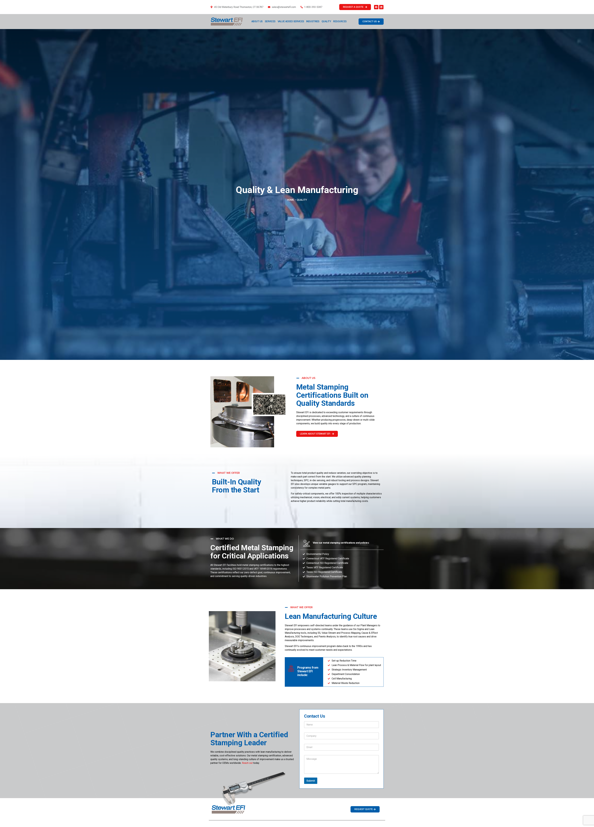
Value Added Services (291, 21)
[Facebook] (376, 7)
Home (290, 199)
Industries (312, 21)
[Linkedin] (381, 7)
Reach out (247, 762)
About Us (257, 21)
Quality (326, 21)
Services (270, 21)
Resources (340, 21)
